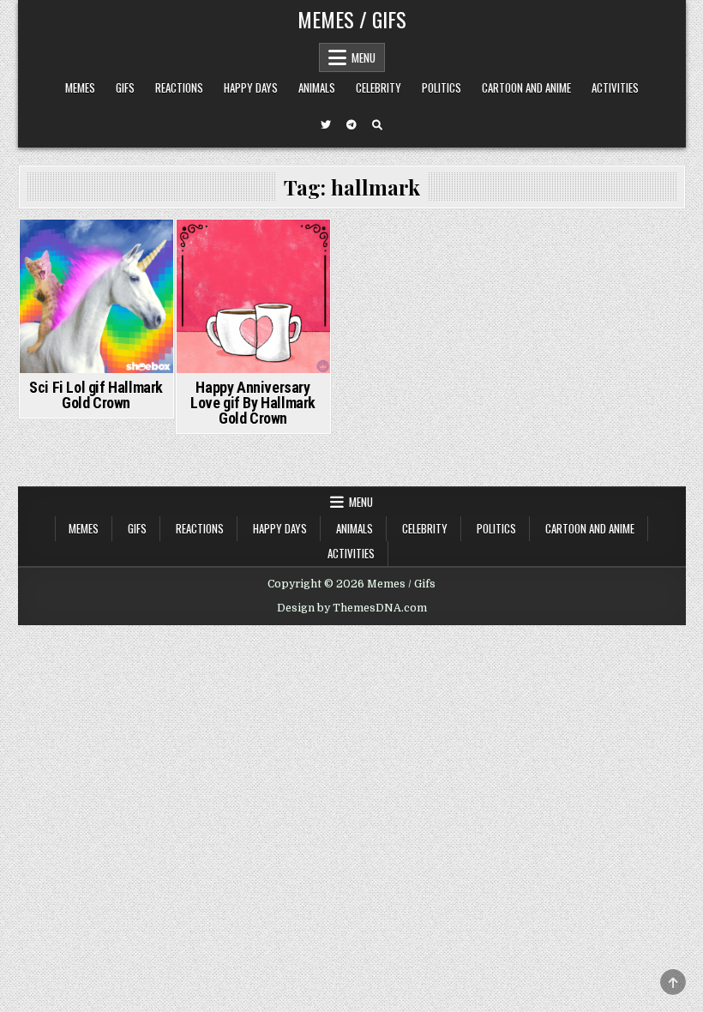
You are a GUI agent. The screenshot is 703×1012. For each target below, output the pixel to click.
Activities (615, 87)
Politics (441, 87)
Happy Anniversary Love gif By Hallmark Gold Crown (252, 402)
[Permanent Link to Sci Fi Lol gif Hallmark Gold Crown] (96, 296)
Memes (80, 87)
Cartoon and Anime (526, 87)
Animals (316, 87)
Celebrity (378, 87)
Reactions (179, 87)
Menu (364, 57)
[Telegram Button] (351, 125)
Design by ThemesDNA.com (352, 608)
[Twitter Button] (326, 125)
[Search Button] (377, 125)
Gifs (125, 87)
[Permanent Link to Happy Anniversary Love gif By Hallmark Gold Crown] (253, 296)
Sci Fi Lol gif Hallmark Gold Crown (96, 395)
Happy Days (251, 87)
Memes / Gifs (351, 18)
